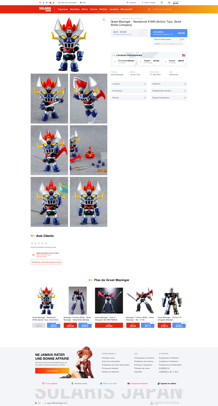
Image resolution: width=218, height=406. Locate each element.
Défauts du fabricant (110, 372)
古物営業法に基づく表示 (168, 372)
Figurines (63, 9)
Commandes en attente (144, 358)
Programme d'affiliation (169, 358)
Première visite (108, 358)
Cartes (93, 9)
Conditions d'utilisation (168, 361)
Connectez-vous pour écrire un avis (46, 262)
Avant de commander (111, 361)
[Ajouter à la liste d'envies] (104, 20)
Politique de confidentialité (170, 365)
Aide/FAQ (138, 372)
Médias (103, 9)
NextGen (75, 9)
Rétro (85, 9)
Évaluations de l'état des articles (115, 365)
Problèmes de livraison (143, 361)
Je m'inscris (52, 371)
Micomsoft (126, 9)
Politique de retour (142, 368)
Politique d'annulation (143, 365)
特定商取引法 (164, 368)
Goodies (114, 9)
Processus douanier (110, 368)
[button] (115, 18)
